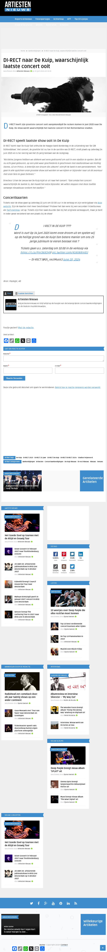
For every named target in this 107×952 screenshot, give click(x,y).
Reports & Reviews (23, 19)
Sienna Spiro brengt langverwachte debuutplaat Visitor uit (72, 784)
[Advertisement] (53, 425)
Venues (100, 462)
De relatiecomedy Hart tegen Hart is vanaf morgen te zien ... (19, 930)
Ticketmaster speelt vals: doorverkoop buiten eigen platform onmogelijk (25, 728)
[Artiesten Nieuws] (10, 309)
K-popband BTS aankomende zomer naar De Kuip (22, 487)
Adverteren (51, 25)
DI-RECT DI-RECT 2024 (69, 458)
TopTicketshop (13, 210)
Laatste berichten (25, 293)
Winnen (39, 25)
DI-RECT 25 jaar (40, 458)
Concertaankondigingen (54, 462)
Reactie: (6, 353)
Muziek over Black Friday (71, 649)
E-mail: (58, 365)
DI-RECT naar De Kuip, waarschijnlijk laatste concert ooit (65, 51)
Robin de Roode (12, 483)
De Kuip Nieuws (70, 462)
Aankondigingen (34, 51)
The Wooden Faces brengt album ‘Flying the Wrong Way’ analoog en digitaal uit (72, 710)
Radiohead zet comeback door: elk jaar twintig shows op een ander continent (21, 697)
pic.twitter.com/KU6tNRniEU (70, 252)
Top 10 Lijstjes (81, 19)
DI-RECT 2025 (28, 458)
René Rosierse (69, 715)
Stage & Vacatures (23, 25)
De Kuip (19, 458)
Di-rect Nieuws (83, 462)
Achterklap (59, 19)
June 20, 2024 (71, 259)
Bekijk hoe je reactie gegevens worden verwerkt (77, 387)
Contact (64, 945)
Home (23, 51)
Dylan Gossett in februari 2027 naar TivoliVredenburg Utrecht (26, 551)
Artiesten (64, 25)
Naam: (6, 365)
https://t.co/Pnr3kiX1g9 (35, 252)
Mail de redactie (26, 327)
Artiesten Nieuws (23, 71)
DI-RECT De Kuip (53, 458)
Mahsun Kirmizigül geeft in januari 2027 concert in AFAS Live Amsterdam (26, 599)
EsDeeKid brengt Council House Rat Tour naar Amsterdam (25, 584)
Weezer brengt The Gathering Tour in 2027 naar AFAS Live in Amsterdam (26, 614)
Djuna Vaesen (69, 616)
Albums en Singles (59, 675)
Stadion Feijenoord (85, 458)
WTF (69, 19)
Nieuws (93, 462)
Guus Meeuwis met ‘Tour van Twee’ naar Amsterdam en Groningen (26, 713)
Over (9, 293)
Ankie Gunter (9, 927)
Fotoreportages (43, 19)
